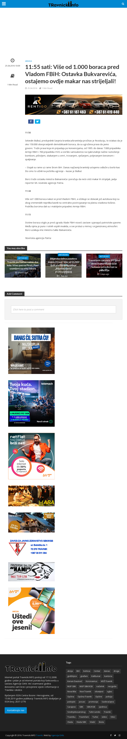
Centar (97, 671)
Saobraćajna (108, 701)
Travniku (71, 716)
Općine (98, 696)
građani (84, 676)
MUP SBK (71, 686)
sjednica (103, 706)
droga (116, 671)
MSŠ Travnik (106, 681)
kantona (108, 676)
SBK (81, 706)
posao (82, 701)
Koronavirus (91, 681)
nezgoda (112, 686)
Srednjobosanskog (76, 711)
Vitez (113, 716)
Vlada (70, 722)
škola (101, 722)
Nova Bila (71, 691)
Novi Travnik (85, 691)
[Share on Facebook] (31, 122)
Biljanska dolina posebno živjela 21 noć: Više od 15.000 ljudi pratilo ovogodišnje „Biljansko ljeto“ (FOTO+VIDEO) (63, 265)
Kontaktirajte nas (15, 710)
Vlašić (92, 722)
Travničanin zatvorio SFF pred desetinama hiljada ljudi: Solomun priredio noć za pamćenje (104, 265)
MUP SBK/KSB (86, 686)
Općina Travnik (85, 696)
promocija (93, 701)
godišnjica (72, 676)
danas (107, 671)
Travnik (107, 711)
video (104, 716)
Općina (70, 696)
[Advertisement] (63, 35)
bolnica (86, 671)
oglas (109, 691)
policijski (71, 701)
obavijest (99, 691)
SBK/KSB (91, 706)
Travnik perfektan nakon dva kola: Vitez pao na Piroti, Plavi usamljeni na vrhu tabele (23, 265)
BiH (78, 671)
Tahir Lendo (94, 711)
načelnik (100, 686)
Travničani (84, 716)
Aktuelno (22, 258)
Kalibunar (96, 676)
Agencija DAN (57, 735)
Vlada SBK (81, 722)
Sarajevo (71, 706)
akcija (70, 671)
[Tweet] (38, 122)
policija (109, 696)
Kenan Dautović (74, 681)
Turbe (95, 716)
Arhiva (28, 61)
